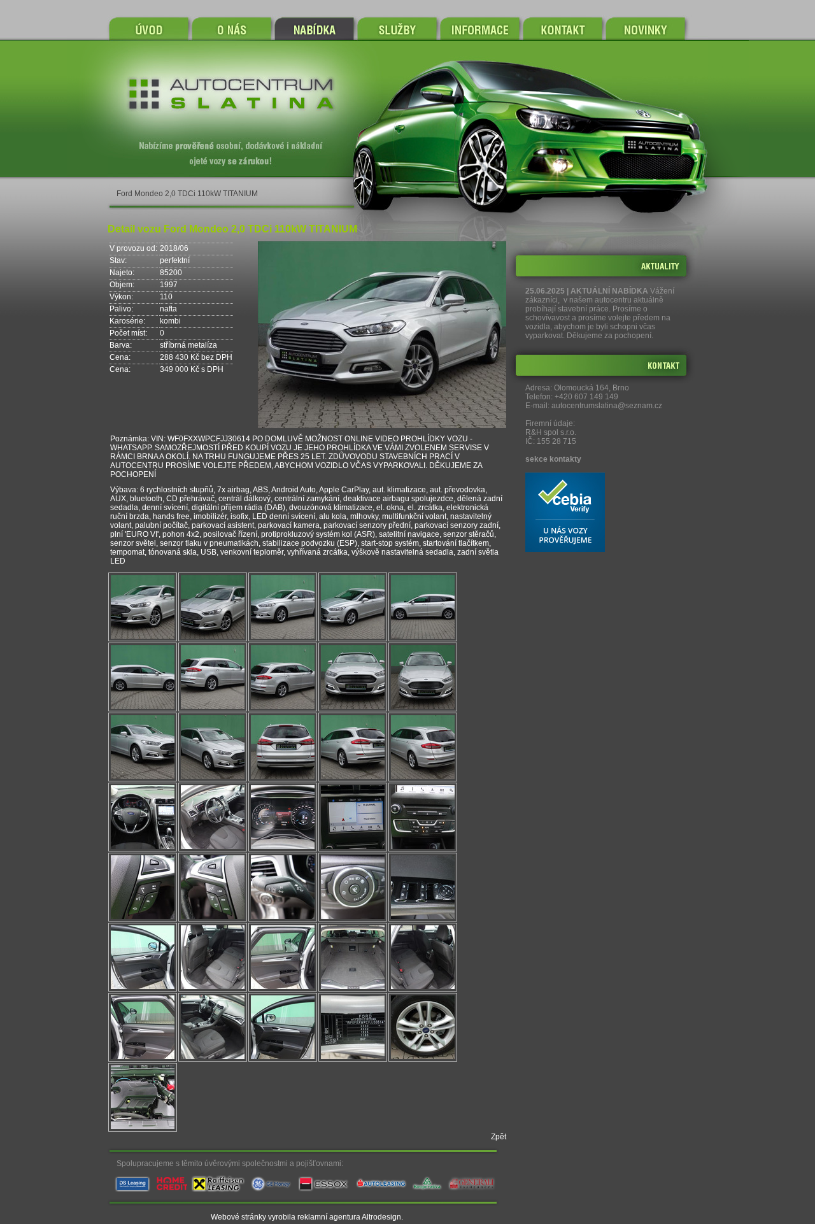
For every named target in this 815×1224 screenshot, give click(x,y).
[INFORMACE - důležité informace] (479, 28)
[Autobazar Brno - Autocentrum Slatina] (149, 28)
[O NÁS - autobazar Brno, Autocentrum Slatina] (231, 28)
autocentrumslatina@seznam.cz (606, 405)
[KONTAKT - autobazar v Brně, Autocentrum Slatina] (562, 28)
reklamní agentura (328, 1217)
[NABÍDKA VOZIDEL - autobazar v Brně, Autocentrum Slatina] (314, 28)
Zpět (498, 1136)
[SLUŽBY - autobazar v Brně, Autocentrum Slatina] (396, 28)
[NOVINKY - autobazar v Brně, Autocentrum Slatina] (656, 28)
